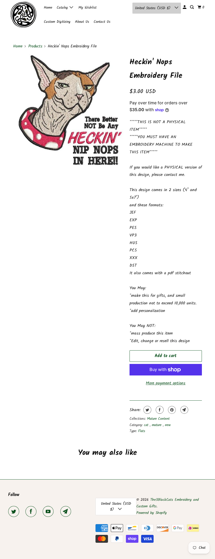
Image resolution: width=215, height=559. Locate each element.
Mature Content (158, 419)
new (168, 425)
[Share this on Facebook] (159, 410)
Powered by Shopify (151, 513)
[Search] (192, 7)
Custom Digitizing (57, 22)
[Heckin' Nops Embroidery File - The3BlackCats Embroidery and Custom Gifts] (68, 109)
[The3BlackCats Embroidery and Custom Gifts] (22, 14)
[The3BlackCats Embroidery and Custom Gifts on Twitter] (14, 511)
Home (48, 7)
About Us (82, 22)
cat (147, 425)
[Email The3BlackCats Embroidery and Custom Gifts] (66, 511)
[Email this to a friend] (183, 410)
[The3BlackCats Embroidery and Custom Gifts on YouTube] (49, 511)
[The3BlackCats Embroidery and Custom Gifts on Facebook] (32, 511)
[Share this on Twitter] (146, 410)
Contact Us (102, 22)
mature (157, 425)
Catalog (63, 7)
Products (35, 46)
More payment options (165, 383)
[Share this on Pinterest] (171, 410)
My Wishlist (87, 7)
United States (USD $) (153, 8)
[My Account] (185, 7)
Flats (141, 431)
